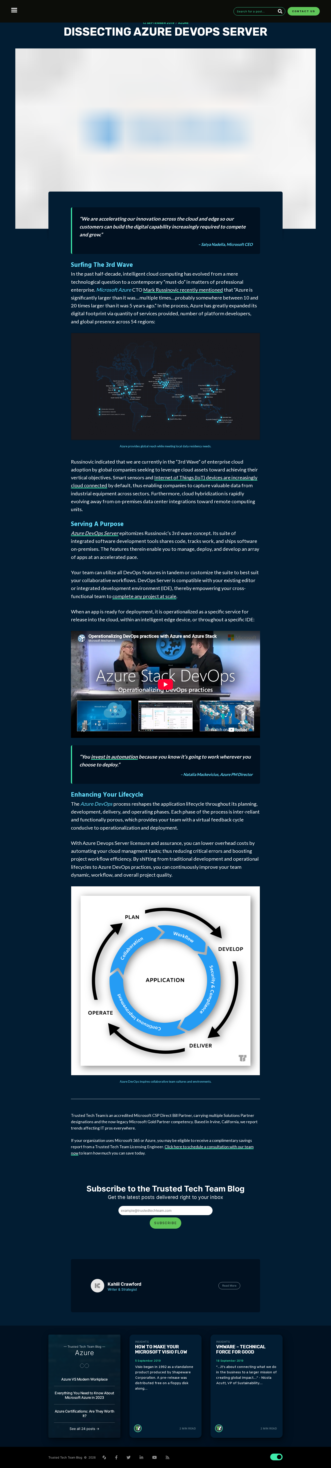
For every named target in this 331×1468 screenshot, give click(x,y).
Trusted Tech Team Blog (65, 1457)
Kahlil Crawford (124, 1284)
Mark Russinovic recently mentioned (183, 290)
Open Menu (14, 10)
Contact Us (303, 11)
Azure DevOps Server (94, 533)
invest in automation (114, 757)
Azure (183, 23)
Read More (229, 1285)
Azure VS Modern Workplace (84, 1379)
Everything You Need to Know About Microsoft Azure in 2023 (84, 1395)
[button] (8, 1460)
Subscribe (165, 1223)
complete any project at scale (144, 596)
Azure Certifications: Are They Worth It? (84, 1413)
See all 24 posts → (84, 1429)
